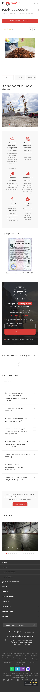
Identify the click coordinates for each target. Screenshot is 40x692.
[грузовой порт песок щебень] (20, 110)
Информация (7, 611)
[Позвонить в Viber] (22, 669)
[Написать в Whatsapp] (12, 669)
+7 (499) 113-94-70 (20, 315)
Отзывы (20, 77)
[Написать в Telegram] (17, 669)
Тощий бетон (7, 577)
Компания (6, 607)
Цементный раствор (10, 582)
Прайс (4, 562)
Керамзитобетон (9, 572)
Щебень (5, 592)
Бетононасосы (8, 597)
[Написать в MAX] (28, 669)
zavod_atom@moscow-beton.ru (21, 636)
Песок (4, 587)
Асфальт (5, 601)
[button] (18, 63)
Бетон (4, 567)
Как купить (32, 77)
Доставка (7, 382)
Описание (7, 77)
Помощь (5, 616)
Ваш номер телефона (14, 323)
